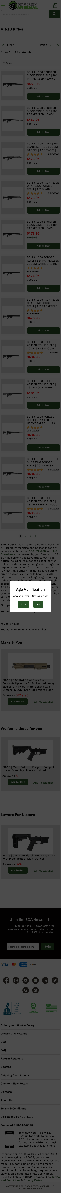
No (38, 604)
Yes (23, 604)
